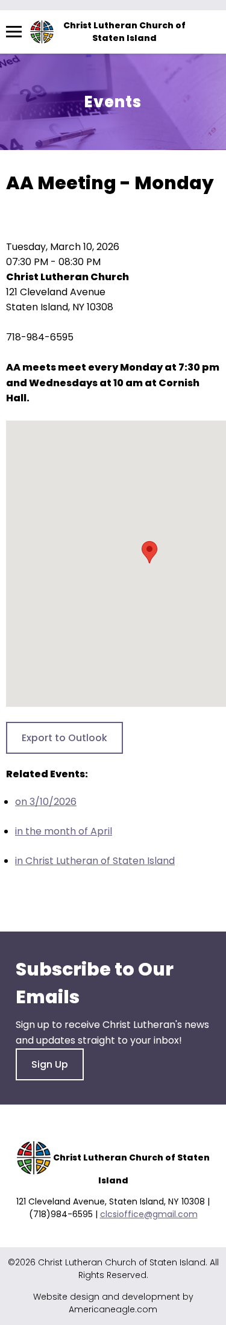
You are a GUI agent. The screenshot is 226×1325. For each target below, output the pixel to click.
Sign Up (49, 1064)
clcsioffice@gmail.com (149, 1214)
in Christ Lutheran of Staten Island (95, 861)
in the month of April (63, 831)
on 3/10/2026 (46, 802)
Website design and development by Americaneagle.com (113, 1303)
